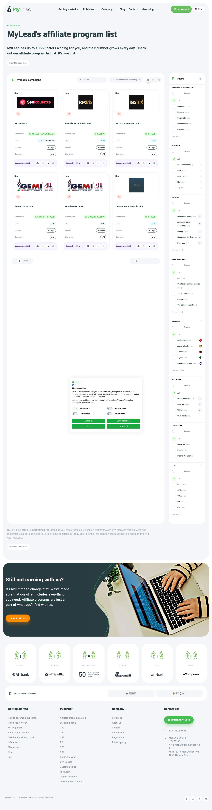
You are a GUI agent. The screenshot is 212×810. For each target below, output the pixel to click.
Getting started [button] (67, 9)
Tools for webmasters (71, 781)
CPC (62, 747)
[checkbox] (75, 408)
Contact (133, 9)
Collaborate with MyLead (21, 737)
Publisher (14, 25)
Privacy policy (119, 742)
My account (183, 9)
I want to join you (18, 618)
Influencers (14, 742)
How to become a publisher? (22, 718)
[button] (199, 9)
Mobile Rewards (68, 776)
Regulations (118, 737)
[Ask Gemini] (42, 163)
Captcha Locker (68, 766)
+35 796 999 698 (177, 730)
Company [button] (106, 9)
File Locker (65, 771)
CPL (62, 727)
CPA (62, 732)
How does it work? (17, 722)
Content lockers (68, 757)
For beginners (15, 727)
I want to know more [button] (18, 63)
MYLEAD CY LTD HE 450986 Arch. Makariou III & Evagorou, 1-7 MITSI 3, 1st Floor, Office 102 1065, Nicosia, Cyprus (186, 747)
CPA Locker (66, 762)
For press (117, 718)
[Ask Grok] (48, 163)
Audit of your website (19, 732)
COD (62, 752)
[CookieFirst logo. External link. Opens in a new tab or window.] (73, 385)
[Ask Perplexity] (53, 163)
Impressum (118, 732)
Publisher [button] (88, 9)
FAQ (10, 757)
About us (116, 722)
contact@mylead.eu (180, 720)
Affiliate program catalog (73, 718)
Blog (122, 9)
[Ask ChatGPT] (37, 163)
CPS (62, 737)
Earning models (68, 722)
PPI (62, 742)
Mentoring (147, 9)
